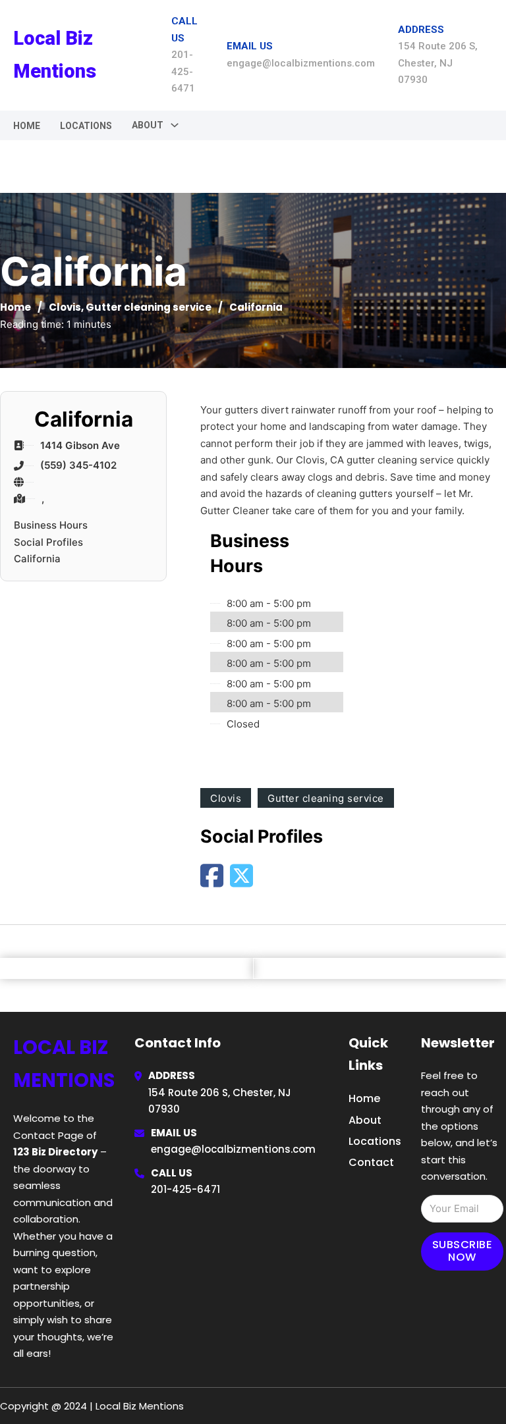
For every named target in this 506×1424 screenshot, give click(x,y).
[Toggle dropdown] (174, 125)
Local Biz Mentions (54, 54)
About (365, 1120)
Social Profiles (48, 542)
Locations (86, 125)
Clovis (65, 307)
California (37, 558)
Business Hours (51, 525)
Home (26, 125)
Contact (371, 1162)
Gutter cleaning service (148, 307)
